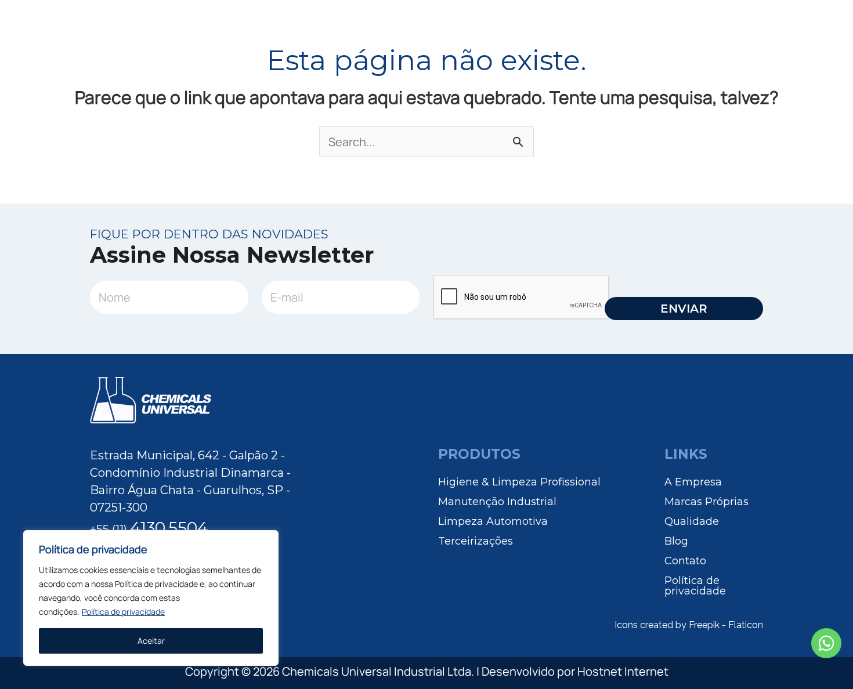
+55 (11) (149, 529)
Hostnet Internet (622, 671)
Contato (685, 560)
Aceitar (151, 640)
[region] (151, 598)
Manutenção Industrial (497, 501)
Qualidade (691, 521)
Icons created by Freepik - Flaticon (689, 624)
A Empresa (693, 481)
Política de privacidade (123, 611)
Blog (676, 540)
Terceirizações (475, 540)
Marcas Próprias (706, 501)
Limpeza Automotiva (493, 521)
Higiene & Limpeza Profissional (519, 481)
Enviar (683, 309)
